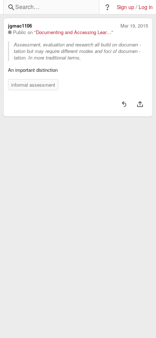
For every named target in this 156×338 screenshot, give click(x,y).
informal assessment (33, 84)
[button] (107, 7)
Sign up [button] (125, 7)
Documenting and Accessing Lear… (73, 32)
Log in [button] (146, 7)
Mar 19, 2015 (134, 25)
